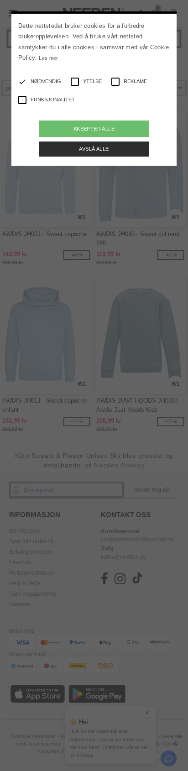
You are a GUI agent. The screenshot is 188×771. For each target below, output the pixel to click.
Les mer (48, 58)
